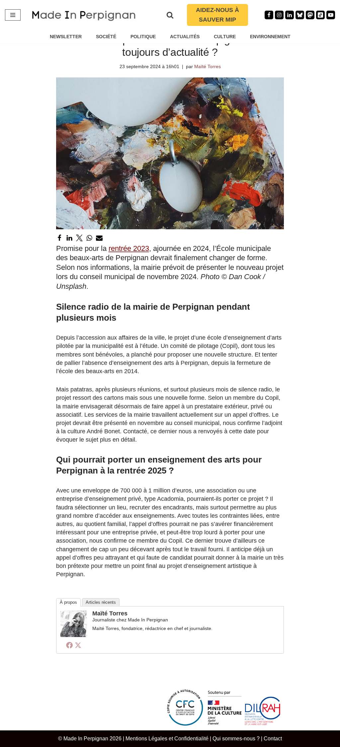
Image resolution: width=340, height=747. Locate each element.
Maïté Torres (207, 66)
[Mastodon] (310, 15)
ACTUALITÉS (185, 36)
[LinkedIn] (69, 238)
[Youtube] (330, 15)
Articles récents (101, 602)
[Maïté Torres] (73, 635)
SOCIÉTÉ (106, 36)
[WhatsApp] (89, 238)
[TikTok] (320, 15)
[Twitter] (79, 238)
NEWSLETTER (66, 36)
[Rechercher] (170, 15)
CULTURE (225, 36)
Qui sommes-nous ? (236, 738)
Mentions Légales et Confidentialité (167, 738)
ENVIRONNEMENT (270, 36)
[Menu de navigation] (13, 15)
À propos (68, 602)
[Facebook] (269, 15)
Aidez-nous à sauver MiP (217, 15)
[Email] (99, 238)
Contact (273, 738)
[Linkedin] (289, 15)
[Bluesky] (300, 15)
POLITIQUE (143, 36)
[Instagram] (279, 15)
